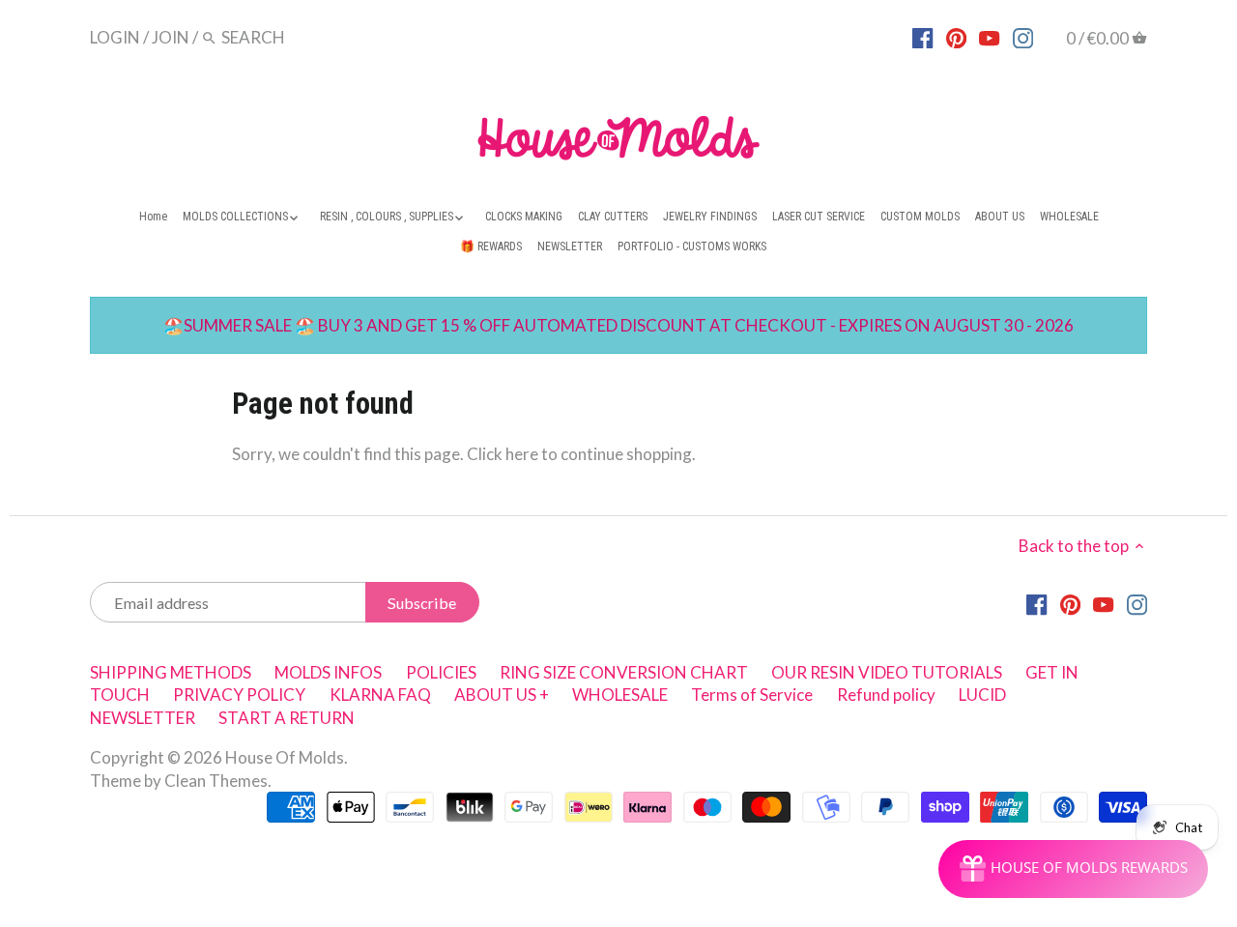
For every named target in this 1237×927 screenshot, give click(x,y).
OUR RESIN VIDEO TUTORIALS (886, 672)
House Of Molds (284, 757)
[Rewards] (1073, 869)
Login (115, 37)
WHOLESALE (620, 694)
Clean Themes (216, 780)
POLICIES (441, 672)
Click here (502, 454)
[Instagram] (1023, 36)
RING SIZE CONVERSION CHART (624, 672)
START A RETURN (286, 718)
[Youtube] (989, 36)
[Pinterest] (956, 36)
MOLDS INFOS (328, 672)
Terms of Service (752, 694)
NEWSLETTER (142, 718)
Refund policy (886, 694)
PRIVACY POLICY (239, 694)
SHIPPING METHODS (170, 672)
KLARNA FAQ (380, 694)
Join (170, 37)
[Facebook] (922, 36)
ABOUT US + (501, 694)
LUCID (982, 694)
